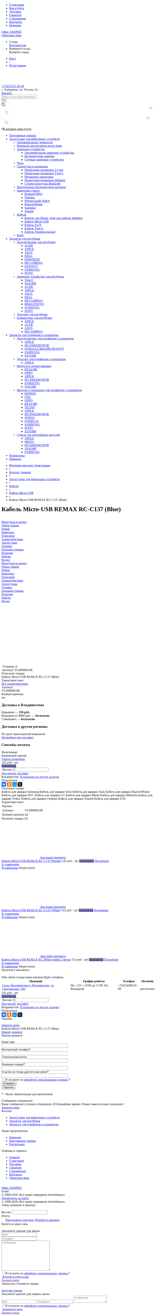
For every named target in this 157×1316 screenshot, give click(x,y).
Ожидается (9, 766)
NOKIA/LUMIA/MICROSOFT (44, 348)
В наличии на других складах (39, 776)
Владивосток (17, 45)
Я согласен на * (37, 1273)
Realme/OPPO (34, 194)
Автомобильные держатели (35, 142)
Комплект (8, 573)
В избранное (10, 867)
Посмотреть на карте (15, 1198)
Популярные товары (22, 135)
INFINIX (30, 393)
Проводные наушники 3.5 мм (44, 169)
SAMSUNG (32, 269)
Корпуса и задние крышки (34, 366)
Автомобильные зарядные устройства (49, 152)
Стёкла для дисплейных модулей (38, 434)
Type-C (29, 280)
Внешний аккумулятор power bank (39, 145)
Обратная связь (11, 35)
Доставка (15, 11)
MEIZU (29, 441)
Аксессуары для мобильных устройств (34, 139)
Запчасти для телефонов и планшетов (33, 335)
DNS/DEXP (32, 259)
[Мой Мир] (14, 784)
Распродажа (17, 455)
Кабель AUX (33, 225)
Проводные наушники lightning (45, 180)
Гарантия (15, 15)
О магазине (16, 4)
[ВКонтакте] (4, 784)
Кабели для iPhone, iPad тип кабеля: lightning (54, 218)
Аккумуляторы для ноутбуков (36, 242)
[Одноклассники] (9, 784)
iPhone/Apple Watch (37, 200)
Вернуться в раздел (14, 563)
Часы (20, 163)
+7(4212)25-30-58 (13, 86)
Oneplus (30, 197)
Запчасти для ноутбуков (24, 238)
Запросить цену (12, 1309)
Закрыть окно (10, 1025)
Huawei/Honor (34, 204)
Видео (6, 601)
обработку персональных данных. (46, 1079)
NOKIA (30, 417)
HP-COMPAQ (34, 262)
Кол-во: (7, 769)
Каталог (7, 93)
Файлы (6, 597)
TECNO (30, 407)
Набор (6, 570)
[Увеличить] (32, 663)
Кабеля (21, 214)
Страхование (17, 18)
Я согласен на (37, 1079)
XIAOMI (30, 283)
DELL (29, 256)
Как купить (16, 8)
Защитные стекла (28, 190)
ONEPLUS (32, 421)
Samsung (30, 207)
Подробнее (102, 861)
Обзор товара (10, 566)
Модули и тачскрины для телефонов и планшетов (49, 390)
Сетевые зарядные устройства (44, 159)
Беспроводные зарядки (39, 156)
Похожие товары (13, 590)
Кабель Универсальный (40, 231)
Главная (14, 1157)
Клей (20, 235)
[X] (20, 784)
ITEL (28, 397)
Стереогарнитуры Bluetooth (43, 183)
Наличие (7, 594)
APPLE (29, 249)
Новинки (15, 25)
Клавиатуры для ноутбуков (34, 317)
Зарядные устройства (31, 149)
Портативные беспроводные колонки (41, 187)
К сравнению (10, 864)
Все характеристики (15, 683)
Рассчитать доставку (15, 773)
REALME (31, 369)
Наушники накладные (39, 176)
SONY (29, 273)
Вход (12, 58)
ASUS (29, 252)
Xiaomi (29, 211)
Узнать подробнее (13, 759)
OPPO (29, 372)
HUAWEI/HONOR (37, 345)
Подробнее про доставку (18, 737)
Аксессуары (9, 584)
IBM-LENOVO (34, 304)
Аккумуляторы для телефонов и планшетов (45, 338)
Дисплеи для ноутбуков (32, 314)
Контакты (15, 22)
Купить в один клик (15, 1276)
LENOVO (31, 266)
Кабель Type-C (34, 228)
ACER (29, 245)
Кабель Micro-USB (37, 221)
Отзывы (7, 587)
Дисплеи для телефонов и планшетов (41, 359)
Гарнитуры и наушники (32, 166)
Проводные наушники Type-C (44, 173)
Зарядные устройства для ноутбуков (40, 276)
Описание (8, 577)
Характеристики (12, 580)
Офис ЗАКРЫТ (12, 31)
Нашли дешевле (12, 1032)
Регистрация (17, 65)
